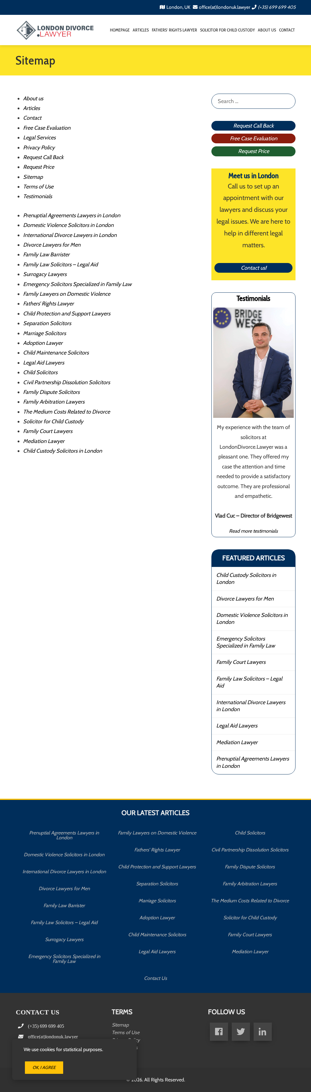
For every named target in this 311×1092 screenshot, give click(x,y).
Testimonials (37, 196)
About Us (267, 30)
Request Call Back (43, 157)
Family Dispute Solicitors (51, 392)
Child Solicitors (40, 372)
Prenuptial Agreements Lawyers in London (71, 215)
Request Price (38, 167)
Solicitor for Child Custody (227, 30)
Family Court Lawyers (47, 431)
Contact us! (253, 268)
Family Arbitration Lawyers (53, 401)
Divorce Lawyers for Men (51, 244)
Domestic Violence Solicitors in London (68, 225)
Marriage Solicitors (44, 333)
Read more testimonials (253, 531)
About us (33, 98)
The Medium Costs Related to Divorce (66, 411)
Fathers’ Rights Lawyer (174, 30)
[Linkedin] (263, 1032)
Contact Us (155, 978)
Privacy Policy (39, 147)
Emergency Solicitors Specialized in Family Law (77, 284)
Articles (141, 30)
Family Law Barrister (46, 254)
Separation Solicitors (47, 323)
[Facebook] (219, 1032)
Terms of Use (38, 186)
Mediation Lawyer (43, 441)
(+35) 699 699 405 (277, 7)
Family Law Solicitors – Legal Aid (60, 264)
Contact (287, 30)
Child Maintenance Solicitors (56, 352)
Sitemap (33, 177)
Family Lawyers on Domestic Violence (66, 294)
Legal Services (39, 137)
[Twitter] (241, 1032)
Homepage (120, 30)
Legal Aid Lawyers (43, 362)
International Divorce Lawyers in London (70, 235)
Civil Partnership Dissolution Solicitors (66, 382)
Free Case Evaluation (46, 128)
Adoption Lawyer (43, 343)
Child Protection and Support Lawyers (66, 313)
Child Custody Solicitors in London (62, 451)
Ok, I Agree (44, 1067)
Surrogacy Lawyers (45, 274)
